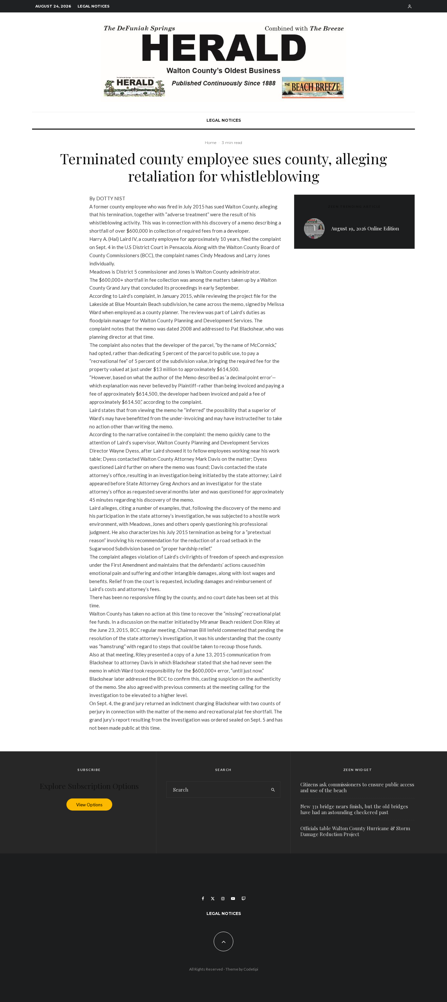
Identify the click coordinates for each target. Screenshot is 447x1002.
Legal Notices (94, 6)
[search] (273, 789)
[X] (212, 899)
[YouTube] (233, 899)
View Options (89, 804)
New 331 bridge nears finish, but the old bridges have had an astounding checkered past (354, 809)
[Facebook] (203, 899)
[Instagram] (223, 899)
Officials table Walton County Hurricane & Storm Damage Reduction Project (355, 831)
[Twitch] (243, 899)
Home (210, 142)
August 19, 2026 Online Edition (365, 228)
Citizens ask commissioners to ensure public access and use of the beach (357, 787)
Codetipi (250, 969)
